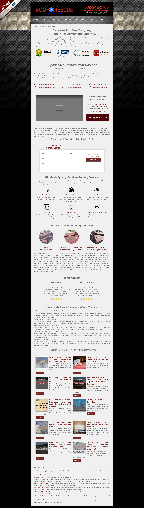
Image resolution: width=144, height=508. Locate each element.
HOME (35, 19)
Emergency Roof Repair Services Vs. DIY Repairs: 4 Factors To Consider (97, 380)
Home (35, 26)
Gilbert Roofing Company (41, 500)
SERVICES (56, 19)
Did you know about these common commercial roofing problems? (97, 445)
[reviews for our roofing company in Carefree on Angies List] (43, 53)
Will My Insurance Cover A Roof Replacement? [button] (48, 311)
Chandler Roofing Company (42, 491)
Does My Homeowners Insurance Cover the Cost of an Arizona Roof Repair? (60, 403)
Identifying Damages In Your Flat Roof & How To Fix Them (60, 379)
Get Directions (101, 111)
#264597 (101, 13)
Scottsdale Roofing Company (42, 475)
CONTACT (101, 19)
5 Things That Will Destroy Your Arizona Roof (60, 424)
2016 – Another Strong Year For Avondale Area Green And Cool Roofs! (60, 359)
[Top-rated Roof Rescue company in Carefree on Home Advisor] (81, 53)
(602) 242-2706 (97, 117)
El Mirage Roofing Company (42, 496)
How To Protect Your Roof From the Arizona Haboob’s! (97, 424)
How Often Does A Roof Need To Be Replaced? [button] (48, 331)
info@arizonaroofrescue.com (99, 106)
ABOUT (45, 19)
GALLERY (68, 19)
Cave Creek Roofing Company (43, 471)
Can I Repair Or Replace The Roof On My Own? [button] (49, 339)
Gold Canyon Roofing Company (43, 487)
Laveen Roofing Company (42, 483)
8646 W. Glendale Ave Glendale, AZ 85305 (54, 13)
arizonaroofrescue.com (100, 104)
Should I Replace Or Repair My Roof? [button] (45, 319)
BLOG (90, 19)
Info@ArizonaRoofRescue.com (96, 10)
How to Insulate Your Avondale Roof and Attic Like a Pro (97, 359)
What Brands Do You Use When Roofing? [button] (46, 325)
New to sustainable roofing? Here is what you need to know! (60, 444)
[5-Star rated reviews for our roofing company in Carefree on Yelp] (100, 53)
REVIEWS (80, 19)
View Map (93, 111)
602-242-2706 (96, 7)
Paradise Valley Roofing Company (44, 479)
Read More (40, 373)
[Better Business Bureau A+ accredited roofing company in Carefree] (62, 53)
